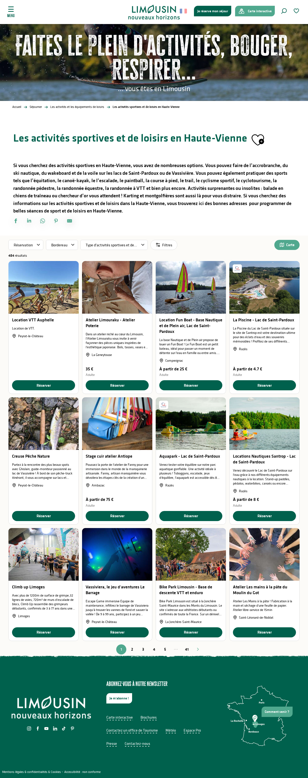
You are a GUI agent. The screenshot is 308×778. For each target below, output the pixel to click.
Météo (171, 730)
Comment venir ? (277, 711)
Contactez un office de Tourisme (132, 730)
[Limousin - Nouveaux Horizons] (154, 12)
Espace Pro (192, 730)
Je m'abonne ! (119, 698)
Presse (111, 743)
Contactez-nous (137, 743)
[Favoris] (297, 11)
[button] (284, 11)
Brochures (149, 717)
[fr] (183, 11)
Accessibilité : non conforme (82, 772)
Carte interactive (119, 717)
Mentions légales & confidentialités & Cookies (31, 772)
